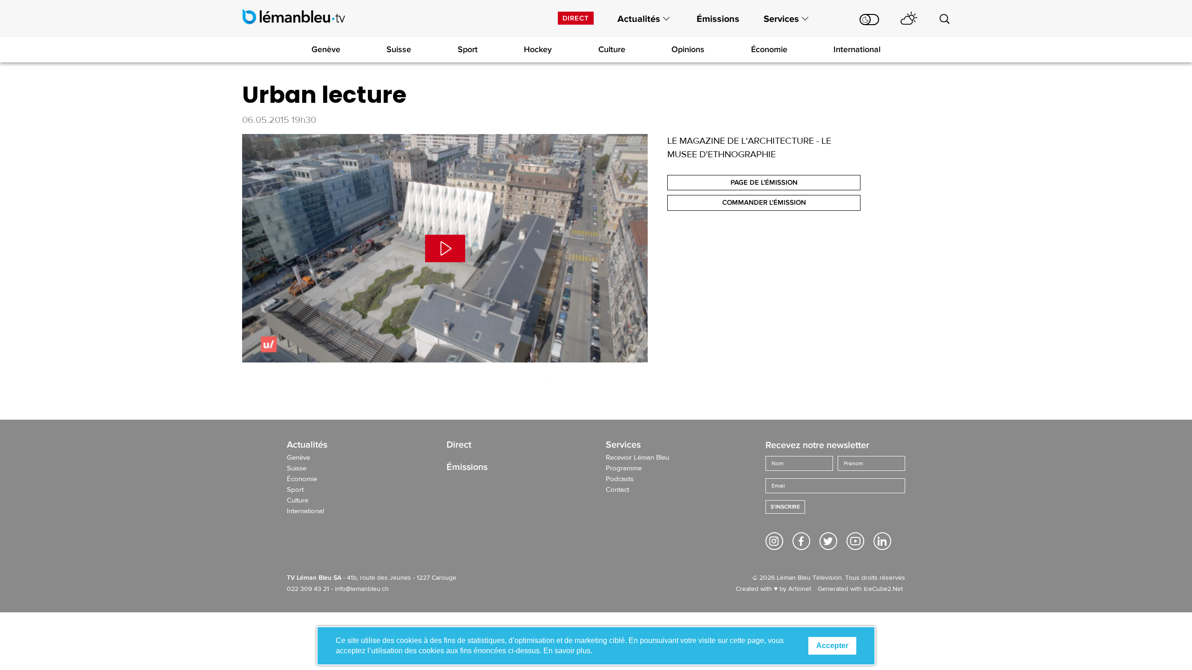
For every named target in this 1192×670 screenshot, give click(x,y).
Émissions (718, 19)
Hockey (538, 49)
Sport (468, 49)
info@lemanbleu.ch (362, 589)
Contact (617, 490)
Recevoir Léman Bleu (637, 458)
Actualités (638, 19)
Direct (575, 18)
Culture (611, 49)
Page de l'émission (764, 182)
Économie (769, 49)
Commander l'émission (764, 202)
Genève (326, 49)
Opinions (687, 49)
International (856, 49)
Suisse (398, 49)
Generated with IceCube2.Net (860, 589)
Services (781, 19)
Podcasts (620, 479)
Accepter (832, 646)
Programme (624, 468)
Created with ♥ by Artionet (773, 589)
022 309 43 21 (308, 589)
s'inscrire (785, 506)
